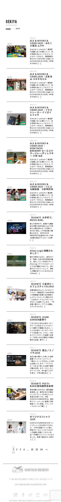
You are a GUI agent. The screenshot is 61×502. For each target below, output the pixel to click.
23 (37, 449)
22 (32, 449)
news (10, 44)
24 (41, 449)
